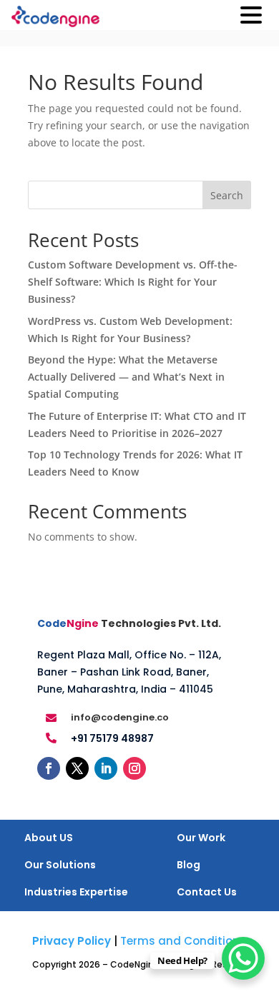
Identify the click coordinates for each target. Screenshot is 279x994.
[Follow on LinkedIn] (105, 768)
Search (226, 195)
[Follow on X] (77, 768)
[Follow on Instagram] (134, 768)
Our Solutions (60, 865)
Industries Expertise (76, 892)
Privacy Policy (71, 940)
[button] (251, 16)
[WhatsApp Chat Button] (243, 958)
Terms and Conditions (183, 940)
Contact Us (207, 892)
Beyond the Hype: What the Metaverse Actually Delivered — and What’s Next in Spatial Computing (126, 377)
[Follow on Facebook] (48, 768)
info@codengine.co (120, 717)
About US (48, 837)
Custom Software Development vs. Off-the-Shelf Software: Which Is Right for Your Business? (133, 282)
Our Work (201, 837)
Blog (188, 865)
